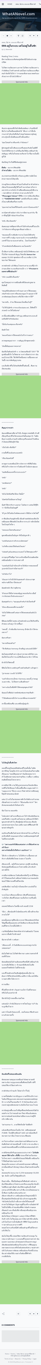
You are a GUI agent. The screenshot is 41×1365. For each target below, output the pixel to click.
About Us (18, 1359)
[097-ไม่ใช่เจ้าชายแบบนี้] (30, 36)
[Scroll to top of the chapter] (33, 1314)
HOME (9, 4)
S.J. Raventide (8, 49)
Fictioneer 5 (29, 1362)
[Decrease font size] (3, 36)
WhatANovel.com (18, 13)
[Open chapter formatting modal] (18, 36)
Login (34, 1359)
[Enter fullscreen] (22, 36)
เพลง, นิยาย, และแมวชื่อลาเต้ (25, 4)
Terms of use (9, 1359)
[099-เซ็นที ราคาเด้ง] (37, 36)
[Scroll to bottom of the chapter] (33, 36)
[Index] (18, 1314)
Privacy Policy (27, 1359)
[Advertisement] (20, 103)
